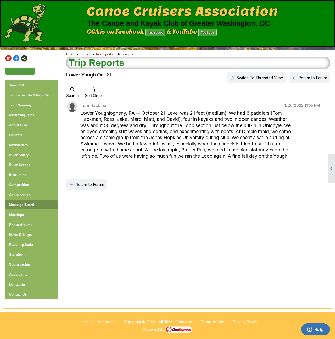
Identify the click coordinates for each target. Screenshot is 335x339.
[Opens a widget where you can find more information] (315, 329)
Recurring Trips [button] (21, 115)
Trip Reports (104, 54)
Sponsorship (19, 264)
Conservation (20, 195)
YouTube (207, 32)
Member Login (20, 71)
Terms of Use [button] (212, 322)
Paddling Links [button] (21, 245)
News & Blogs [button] (20, 235)
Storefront (17, 254)
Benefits (15, 135)
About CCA (18, 125)
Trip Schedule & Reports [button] (29, 95)
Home (70, 54)
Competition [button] (19, 185)
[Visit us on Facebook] (16, 58)
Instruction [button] (18, 175)
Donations (17, 284)
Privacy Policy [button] (245, 322)
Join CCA (16, 85)
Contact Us (18, 294)
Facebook (155, 32)
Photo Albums (20, 225)
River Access (19, 165)
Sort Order (94, 92)
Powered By (154, 329)
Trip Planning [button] (20, 105)
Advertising (18, 274)
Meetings (16, 215)
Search (72, 92)
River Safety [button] (19, 155)
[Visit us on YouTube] (8, 58)
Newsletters (18, 145)
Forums (85, 54)
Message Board (21, 205)
